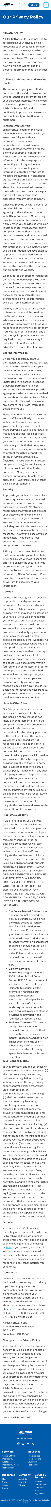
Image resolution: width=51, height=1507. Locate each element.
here (8, 1247)
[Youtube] (28, 1443)
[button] (46, 5)
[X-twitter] (32, 1443)
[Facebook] (18, 1443)
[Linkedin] (23, 1443)
